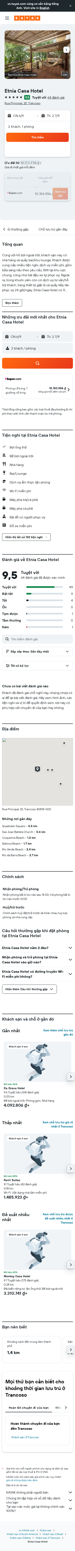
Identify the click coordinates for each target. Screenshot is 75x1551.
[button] (70, 5)
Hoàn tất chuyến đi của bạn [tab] (29, 1408)
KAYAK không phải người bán (27, 1492)
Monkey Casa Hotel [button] (17, 1276)
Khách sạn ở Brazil (53, 1534)
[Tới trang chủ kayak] (27, 18)
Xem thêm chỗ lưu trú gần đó (58, 1032)
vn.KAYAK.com (27, 1530)
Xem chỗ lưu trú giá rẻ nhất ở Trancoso (57, 1124)
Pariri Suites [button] (12, 1180)
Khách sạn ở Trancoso (25, 1437)
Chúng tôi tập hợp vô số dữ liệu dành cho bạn (33, 1500)
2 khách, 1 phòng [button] (21, 126)
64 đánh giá (56, 97)
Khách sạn (45, 1530)
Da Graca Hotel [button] (14, 1088)
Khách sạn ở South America (22, 1534)
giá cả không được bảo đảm (22, 1480)
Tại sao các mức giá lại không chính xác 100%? (35, 1508)
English (44, 8)
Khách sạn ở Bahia (20, 1537)
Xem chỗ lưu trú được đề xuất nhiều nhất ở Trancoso (58, 1218)
